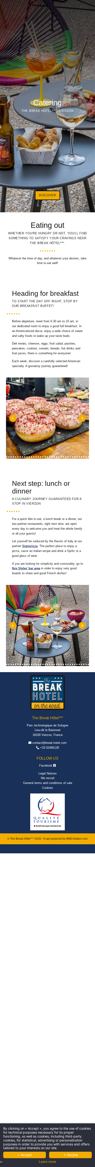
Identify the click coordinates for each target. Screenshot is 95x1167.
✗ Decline (70, 1155)
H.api (46, 838)
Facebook (46, 765)
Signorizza (30, 546)
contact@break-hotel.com (49, 743)
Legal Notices (48, 773)
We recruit (47, 778)
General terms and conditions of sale (47, 783)
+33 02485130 (49, 747)
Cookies (47, 788)
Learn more (47, 1162)
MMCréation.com (77, 838)
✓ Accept (24, 1155)
